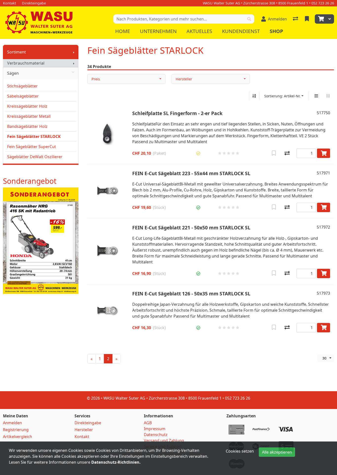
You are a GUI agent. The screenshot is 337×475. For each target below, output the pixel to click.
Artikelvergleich (17, 436)
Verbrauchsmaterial (25, 63)
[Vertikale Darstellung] (316, 96)
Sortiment (16, 52)
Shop (276, 31)
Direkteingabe (88, 422)
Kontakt (82, 436)
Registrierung (16, 429)
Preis (96, 79)
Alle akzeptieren (277, 452)
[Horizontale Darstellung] (328, 96)
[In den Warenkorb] (323, 153)
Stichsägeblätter (22, 86)
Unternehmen (158, 31)
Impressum (154, 428)
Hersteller (184, 79)
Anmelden (12, 422)
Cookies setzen (240, 451)
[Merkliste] (307, 19)
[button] (198, 153)
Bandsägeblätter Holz (27, 126)
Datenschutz (156, 434)
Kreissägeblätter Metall (29, 116)
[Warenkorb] (320, 19)
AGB (148, 422)
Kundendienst (241, 31)
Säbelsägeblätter (23, 96)
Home (122, 31)
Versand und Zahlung (164, 440)
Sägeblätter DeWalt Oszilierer (34, 156)
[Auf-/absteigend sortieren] (254, 96)
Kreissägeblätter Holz (27, 106)
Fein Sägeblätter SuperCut (31, 146)
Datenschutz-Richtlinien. (116, 462)
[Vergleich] (296, 19)
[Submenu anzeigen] (73, 52)
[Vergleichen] (287, 153)
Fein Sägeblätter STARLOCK (34, 136)
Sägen (13, 73)
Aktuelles (199, 31)
